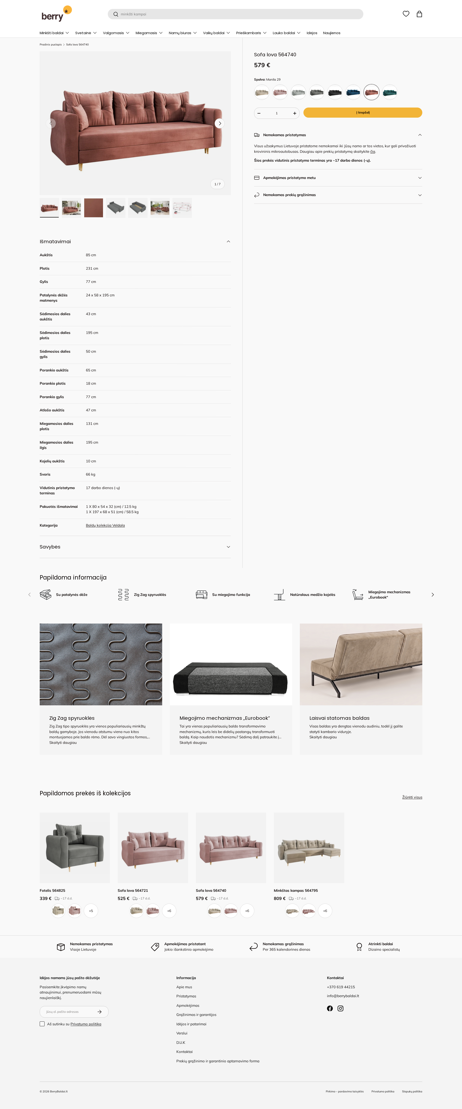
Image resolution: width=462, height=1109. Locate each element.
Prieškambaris (248, 32)
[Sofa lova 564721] (153, 848)
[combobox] (235, 14)
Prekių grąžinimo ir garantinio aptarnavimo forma (217, 1061)
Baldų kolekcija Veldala (105, 525)
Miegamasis (146, 32)
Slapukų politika (412, 1091)
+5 (91, 911)
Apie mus (184, 987)
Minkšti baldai (52, 32)
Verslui (181, 1033)
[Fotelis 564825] (75, 848)
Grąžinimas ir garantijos (196, 1014)
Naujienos (331, 32)
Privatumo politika (86, 1024)
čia (372, 151)
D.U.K (180, 1042)
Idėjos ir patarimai (191, 1024)
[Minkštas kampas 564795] (309, 848)
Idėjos (312, 32)
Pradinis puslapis (51, 44)
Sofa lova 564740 (77, 44)
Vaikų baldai (214, 32)
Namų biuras (180, 32)
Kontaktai (184, 1051)
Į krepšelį (363, 112)
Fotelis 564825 (52, 890)
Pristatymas (186, 996)
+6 (169, 911)
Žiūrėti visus (412, 797)
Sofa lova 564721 (133, 890)
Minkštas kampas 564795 (296, 890)
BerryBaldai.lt (59, 1091)
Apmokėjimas (187, 1005)
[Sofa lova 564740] (231, 848)
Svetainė (83, 32)
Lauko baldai (284, 32)
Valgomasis (113, 32)
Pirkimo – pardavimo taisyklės (345, 1091)
